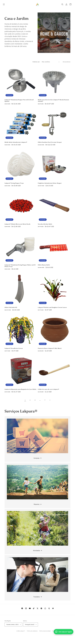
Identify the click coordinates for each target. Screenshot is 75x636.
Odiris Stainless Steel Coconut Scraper (50, 142)
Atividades (36, 550)
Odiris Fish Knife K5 (11, 307)
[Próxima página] (50, 400)
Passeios (37, 504)
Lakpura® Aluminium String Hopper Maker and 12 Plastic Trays (20, 265)
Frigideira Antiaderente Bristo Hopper (50, 183)
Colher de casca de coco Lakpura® (48, 389)
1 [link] (25, 400)
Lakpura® (22, 631)
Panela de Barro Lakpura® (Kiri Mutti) (49, 348)
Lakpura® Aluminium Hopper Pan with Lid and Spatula (19, 100)
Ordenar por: (36, 62)
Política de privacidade (45, 631)
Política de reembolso (32, 631)
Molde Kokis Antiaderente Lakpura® (16, 142)
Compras (37, 458)
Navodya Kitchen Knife (45, 224)
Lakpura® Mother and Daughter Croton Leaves (52, 307)
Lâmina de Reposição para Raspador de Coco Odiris (20, 389)
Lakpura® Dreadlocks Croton (14, 348)
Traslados (36, 597)
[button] (4, 4)
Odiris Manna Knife (44, 265)
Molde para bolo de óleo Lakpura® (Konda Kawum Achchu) (53, 100)
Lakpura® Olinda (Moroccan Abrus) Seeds (17, 224)
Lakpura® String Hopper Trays (14, 183)
